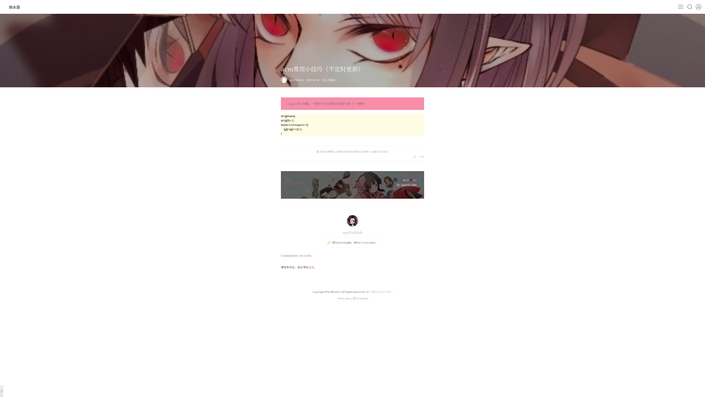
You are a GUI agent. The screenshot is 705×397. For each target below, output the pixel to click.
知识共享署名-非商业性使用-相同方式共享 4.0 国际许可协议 (353, 151)
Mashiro (364, 298)
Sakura (348, 298)
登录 (311, 267)
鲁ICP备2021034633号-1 (379, 292)
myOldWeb (297, 80)
